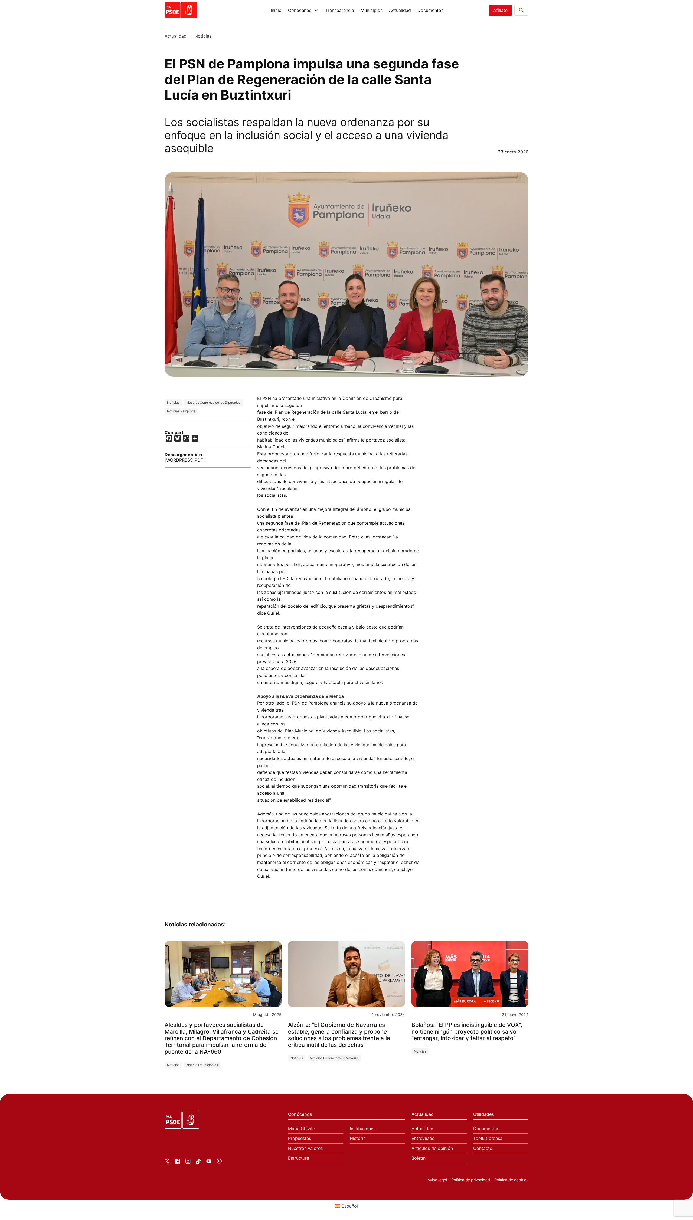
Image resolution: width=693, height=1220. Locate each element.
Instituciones (362, 1128)
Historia (358, 1138)
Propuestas (299, 1138)
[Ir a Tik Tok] (198, 1162)
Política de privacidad (470, 1180)
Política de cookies (511, 1180)
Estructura (298, 1158)
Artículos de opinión (432, 1148)
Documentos (430, 10)
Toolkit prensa (487, 1138)
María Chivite (301, 1128)
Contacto (482, 1148)
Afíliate (500, 10)
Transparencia (339, 10)
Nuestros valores (305, 1148)
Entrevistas (422, 1138)
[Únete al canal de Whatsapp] (219, 1162)
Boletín (418, 1158)
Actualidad (400, 10)
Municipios (372, 10)
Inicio (276, 10)
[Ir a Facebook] (177, 1162)
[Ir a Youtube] (208, 1162)
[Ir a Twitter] (167, 1162)
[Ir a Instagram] (188, 1162)
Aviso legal (437, 1180)
